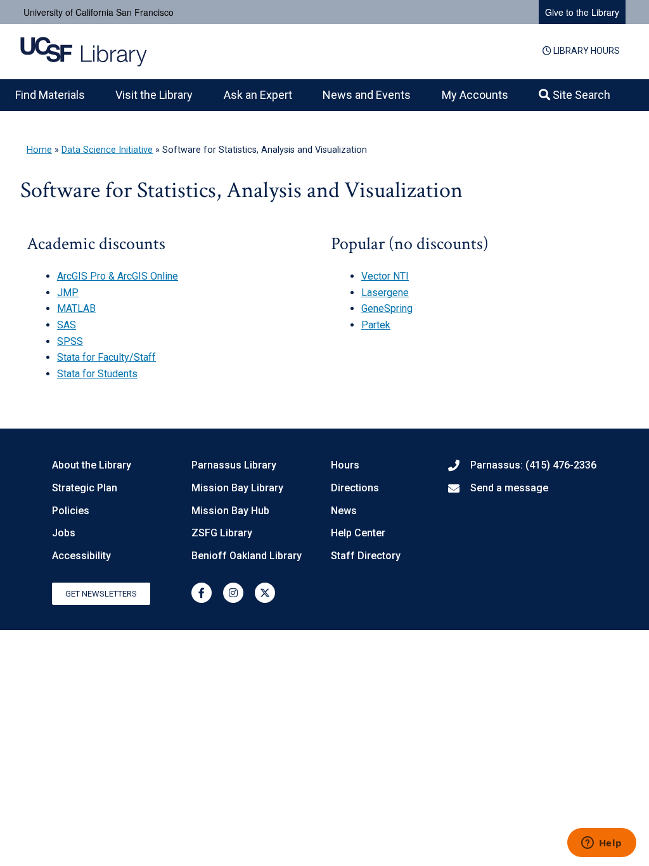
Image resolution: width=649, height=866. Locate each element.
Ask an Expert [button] (258, 94)
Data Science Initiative (107, 150)
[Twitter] (265, 593)
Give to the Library (582, 12)
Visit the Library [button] (154, 94)
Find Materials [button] (50, 94)
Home (39, 150)
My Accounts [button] (475, 94)
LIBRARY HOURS (585, 51)
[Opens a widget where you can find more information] (601, 844)
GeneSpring (387, 308)
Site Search (580, 94)
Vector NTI (385, 276)
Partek (375, 325)
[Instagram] (233, 593)
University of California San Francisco (98, 12)
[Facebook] (201, 593)
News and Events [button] (367, 94)
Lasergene (385, 293)
